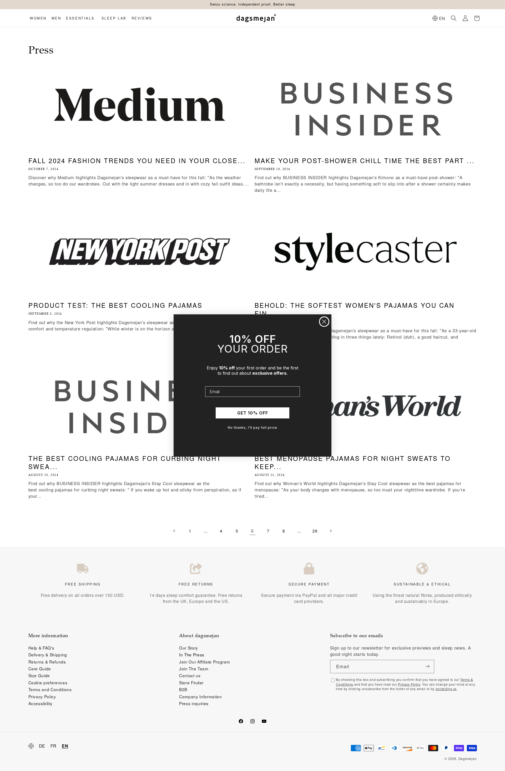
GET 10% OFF (252, 413)
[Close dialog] (324, 321)
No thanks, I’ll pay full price (252, 428)
